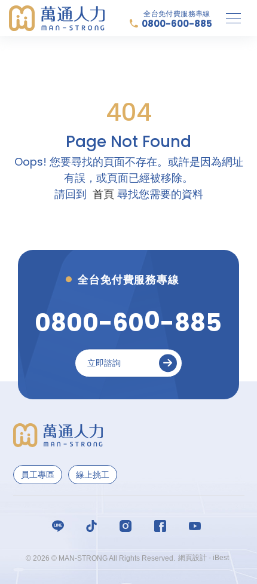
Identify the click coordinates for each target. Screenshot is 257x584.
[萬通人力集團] (57, 18)
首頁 (103, 193)
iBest (221, 558)
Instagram (128, 526)
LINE (60, 526)
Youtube (197, 526)
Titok (93, 526)
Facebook (162, 526)
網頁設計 (192, 558)
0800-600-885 (177, 23)
